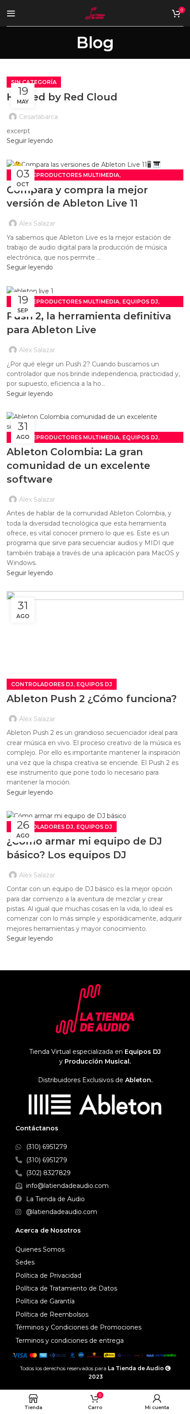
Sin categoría (34, 82)
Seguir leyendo (30, 141)
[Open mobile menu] (11, 13)
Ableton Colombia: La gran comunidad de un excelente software (78, 465)
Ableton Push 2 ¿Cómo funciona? (92, 699)
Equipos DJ (140, 301)
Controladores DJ (42, 684)
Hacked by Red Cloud (62, 97)
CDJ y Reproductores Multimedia (65, 175)
